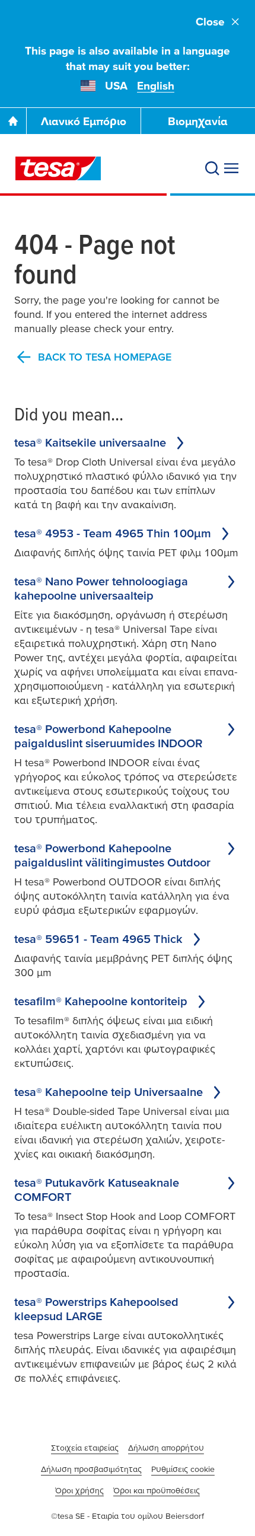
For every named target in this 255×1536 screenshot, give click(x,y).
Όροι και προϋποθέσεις (156, 1490)
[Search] (212, 168)
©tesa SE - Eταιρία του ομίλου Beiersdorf (127, 1516)
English (155, 85)
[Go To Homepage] (13, 121)
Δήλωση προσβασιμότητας (91, 1469)
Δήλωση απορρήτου (166, 1447)
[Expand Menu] (231, 168)
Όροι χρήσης (79, 1490)
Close (210, 21)
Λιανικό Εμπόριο (83, 121)
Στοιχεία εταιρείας (85, 1447)
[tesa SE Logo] (58, 168)
